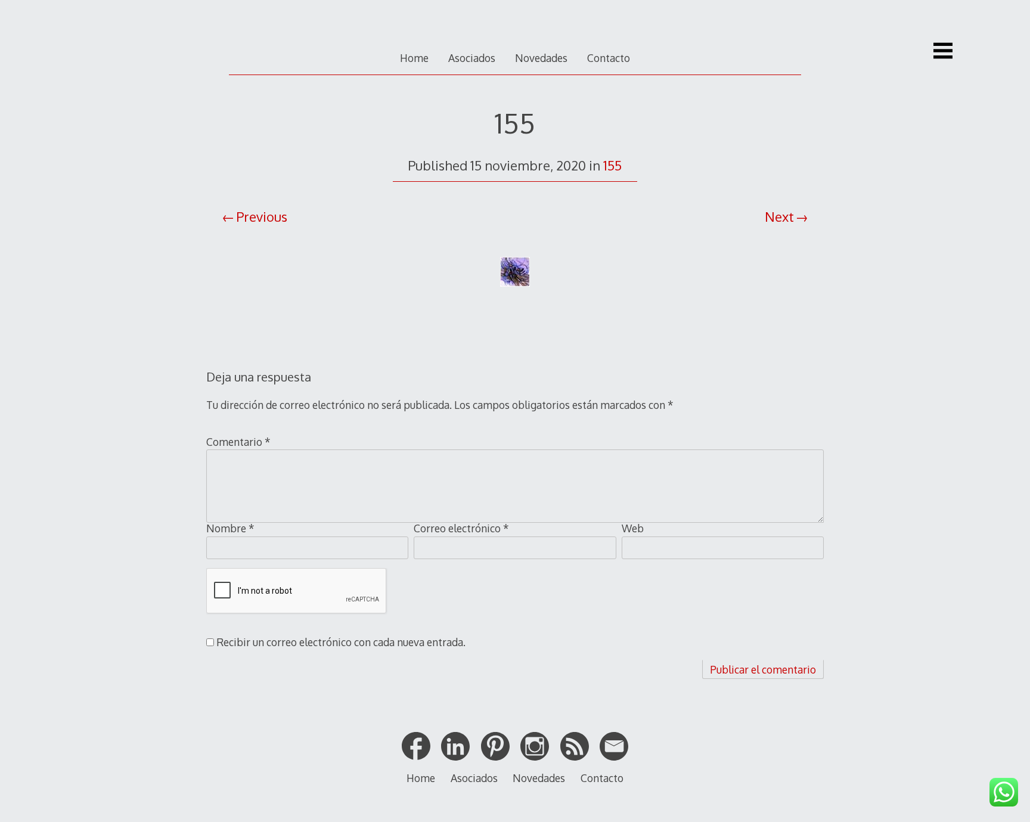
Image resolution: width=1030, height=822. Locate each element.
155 (612, 165)
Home (414, 57)
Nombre (230, 528)
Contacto (608, 57)
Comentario (238, 441)
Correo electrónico (461, 528)
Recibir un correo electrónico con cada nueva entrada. (341, 642)
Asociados (471, 57)
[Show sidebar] (943, 50)
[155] (515, 298)
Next (779, 216)
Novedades (541, 57)
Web (633, 528)
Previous (261, 216)
